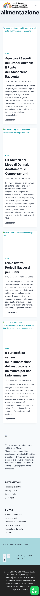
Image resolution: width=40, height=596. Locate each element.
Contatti (8, 533)
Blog (7, 54)
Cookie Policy (11, 494)
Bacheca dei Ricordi (13, 514)
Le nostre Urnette (12, 525)
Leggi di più (11, 120)
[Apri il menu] (35, 5)
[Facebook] (4, 556)
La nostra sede (11, 518)
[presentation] (20, 38)
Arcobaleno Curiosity (14, 529)
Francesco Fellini (12, 81)
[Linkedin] (4, 560)
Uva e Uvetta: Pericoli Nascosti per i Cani (17, 267)
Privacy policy (11, 490)
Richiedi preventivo (13, 487)
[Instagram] (8, 556)
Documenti (9, 498)
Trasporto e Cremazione (15, 522)
